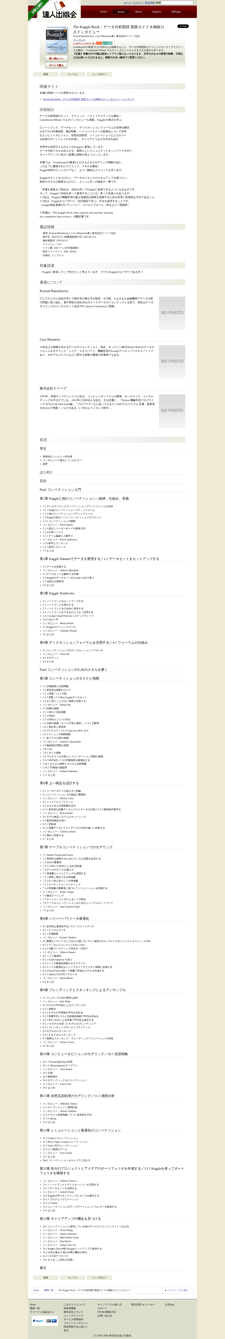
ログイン (138, 2)
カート (127, 2)
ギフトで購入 (56, 65)
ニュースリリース (73, 1315)
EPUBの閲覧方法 (106, 1312)
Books (121, 11)
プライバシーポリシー (76, 1323)
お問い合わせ (104, 1315)
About (138, 11)
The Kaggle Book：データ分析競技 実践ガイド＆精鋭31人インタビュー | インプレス (88, 99)
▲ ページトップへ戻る (176, 1290)
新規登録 (150, 2)
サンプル (73, 74)
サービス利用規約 (73, 1319)
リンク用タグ (99, 74)
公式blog (169, 1304)
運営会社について (73, 1312)
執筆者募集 (70, 1308)
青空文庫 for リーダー (143, 1304)
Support (156, 11)
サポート (102, 1308)
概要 (45, 74)
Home (103, 11)
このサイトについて (75, 1304)
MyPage (176, 11)
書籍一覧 (48, 1290)
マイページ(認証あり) (42, 1312)
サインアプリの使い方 (109, 1304)
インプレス (79, 40)
